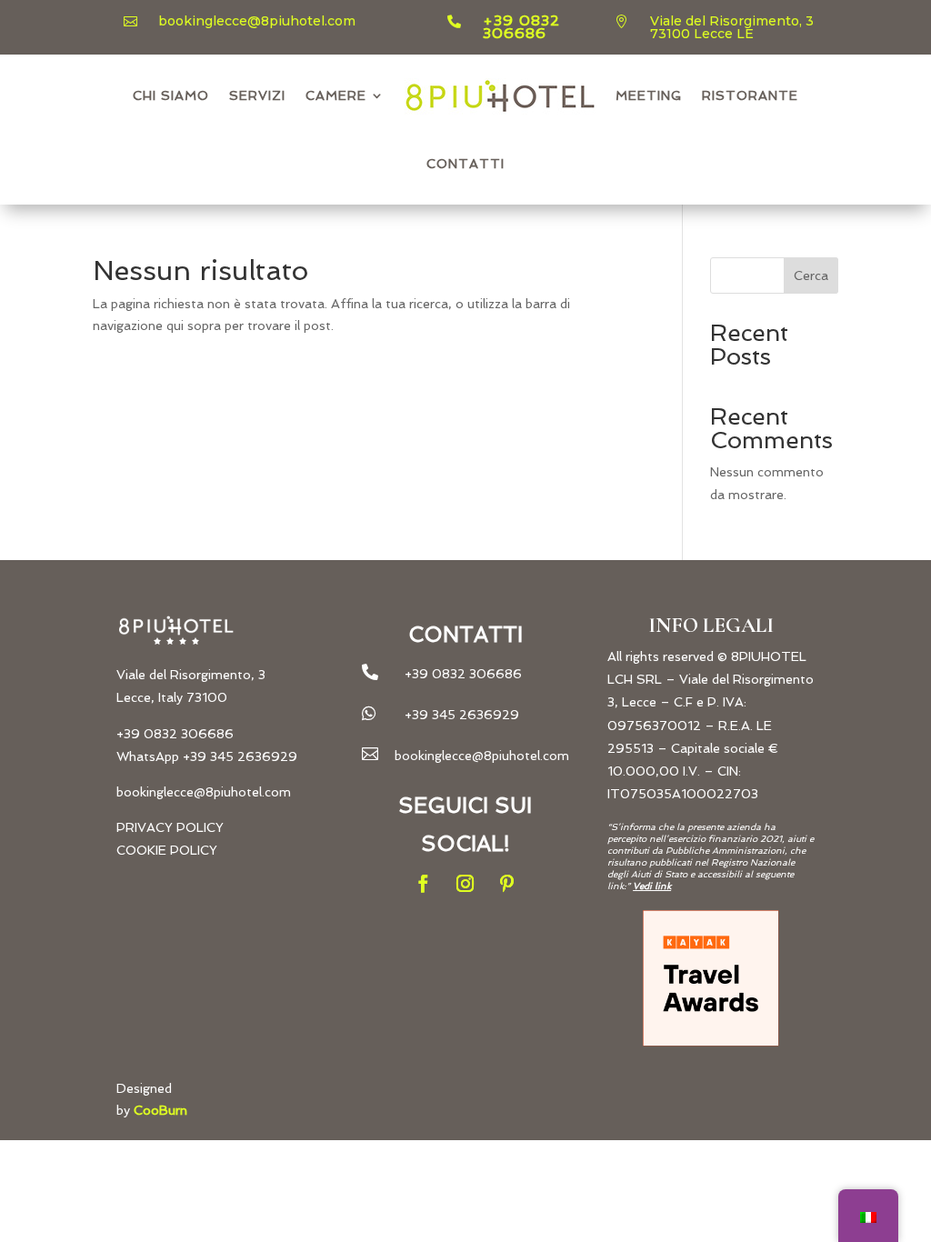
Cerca (811, 275)
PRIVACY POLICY (170, 827)
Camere (335, 95)
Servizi (257, 95)
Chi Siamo (171, 95)
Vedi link (652, 886)
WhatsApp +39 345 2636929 (206, 756)
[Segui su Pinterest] (507, 883)
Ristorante (750, 95)
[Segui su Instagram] (465, 883)
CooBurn (160, 1110)
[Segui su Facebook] (423, 883)
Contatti (465, 163)
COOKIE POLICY (166, 850)
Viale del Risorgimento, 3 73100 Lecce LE (732, 27)
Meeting (649, 95)
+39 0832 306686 (521, 27)
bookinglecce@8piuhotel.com (256, 21)
